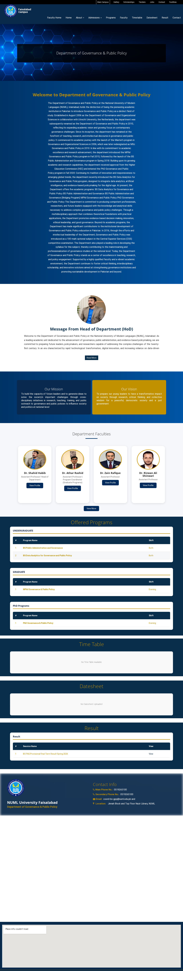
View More (91, 508)
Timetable (137, 17)
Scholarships (128, 2)
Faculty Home (54, 17)
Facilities (173, 2)
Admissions (94, 17)
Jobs (152, 2)
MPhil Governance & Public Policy (39, 589)
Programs (111, 17)
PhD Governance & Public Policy (38, 623)
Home (69, 17)
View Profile (34, 485)
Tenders (142, 2)
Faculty (124, 17)
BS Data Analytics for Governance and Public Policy (47, 556)
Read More (92, 358)
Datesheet (152, 17)
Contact (162, 2)
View (151, 754)
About (79, 17)
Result (165, 17)
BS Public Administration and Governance (43, 548)
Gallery (116, 2)
